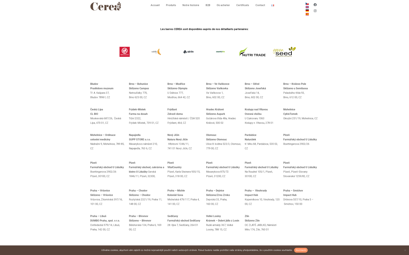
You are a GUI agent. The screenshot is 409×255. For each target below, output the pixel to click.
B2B (208, 5)
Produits (171, 5)
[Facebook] (315, 5)
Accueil (155, 5)
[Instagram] (315, 11)
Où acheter (223, 5)
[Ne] (405, 250)
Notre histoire (190, 5)
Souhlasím (301, 250)
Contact (260, 5)
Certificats (242, 5)
